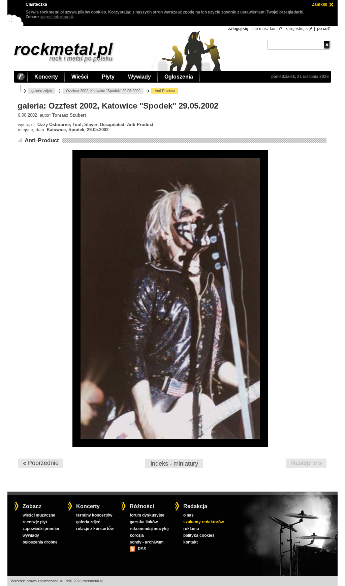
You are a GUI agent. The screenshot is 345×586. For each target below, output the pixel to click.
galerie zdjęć (41, 91)
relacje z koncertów (95, 528)
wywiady (31, 535)
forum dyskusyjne (147, 515)
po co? (323, 28)
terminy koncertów (94, 515)
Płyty (108, 77)
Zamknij (319, 4)
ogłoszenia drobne (40, 542)
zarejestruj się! (298, 28)
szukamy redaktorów (203, 522)
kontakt (190, 542)
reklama (191, 528)
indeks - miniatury (174, 463)
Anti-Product (42, 140)
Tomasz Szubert (69, 115)
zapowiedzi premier (41, 528)
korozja (137, 535)
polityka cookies (199, 535)
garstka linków (144, 522)
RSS (142, 549)
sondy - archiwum (147, 542)
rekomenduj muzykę (149, 528)
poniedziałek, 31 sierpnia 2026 (300, 76)
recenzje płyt (35, 522)
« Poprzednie (41, 463)
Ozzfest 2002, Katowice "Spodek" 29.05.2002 (103, 91)
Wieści (79, 77)
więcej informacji (56, 16)
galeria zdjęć (88, 522)
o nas (188, 515)
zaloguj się (238, 28)
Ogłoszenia (178, 77)
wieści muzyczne (39, 515)
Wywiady (139, 77)
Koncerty (46, 77)
